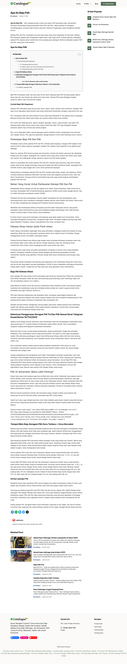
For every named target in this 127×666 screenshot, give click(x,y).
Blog (96, 4)
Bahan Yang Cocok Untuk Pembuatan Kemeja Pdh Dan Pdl (38, 66)
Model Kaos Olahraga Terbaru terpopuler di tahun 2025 (55, 538)
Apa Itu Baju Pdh (21, 58)
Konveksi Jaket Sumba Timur (13, 651)
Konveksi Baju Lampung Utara (63, 651)
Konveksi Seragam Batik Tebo (41, 653)
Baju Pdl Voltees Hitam (24, 72)
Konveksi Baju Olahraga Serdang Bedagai (15, 653)
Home (78, 4)
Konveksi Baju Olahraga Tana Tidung (94, 653)
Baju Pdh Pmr (38, 565)
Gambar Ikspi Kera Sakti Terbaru (46, 578)
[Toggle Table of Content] (78, 54)
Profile (86, 4)
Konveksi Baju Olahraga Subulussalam (38, 651)
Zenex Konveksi (36, 623)
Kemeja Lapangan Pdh (25, 87)
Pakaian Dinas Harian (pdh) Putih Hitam (33, 69)
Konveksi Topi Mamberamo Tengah (110, 651)
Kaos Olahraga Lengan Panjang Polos (48, 589)
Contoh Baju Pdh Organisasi (26, 61)
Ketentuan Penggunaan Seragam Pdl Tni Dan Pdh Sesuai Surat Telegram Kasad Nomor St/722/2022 (46, 76)
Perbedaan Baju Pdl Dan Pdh (30, 64)
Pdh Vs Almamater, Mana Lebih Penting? (36, 81)
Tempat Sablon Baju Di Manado (104, 47)
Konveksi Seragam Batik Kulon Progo (67, 653)
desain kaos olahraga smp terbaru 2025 (49, 552)
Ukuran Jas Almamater (101, 24)
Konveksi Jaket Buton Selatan (86, 651)
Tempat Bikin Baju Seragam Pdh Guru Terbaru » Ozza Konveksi (38, 84)
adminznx (14, 16)
